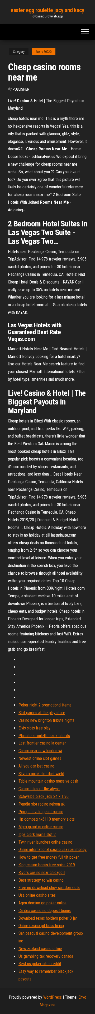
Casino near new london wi (40, 750)
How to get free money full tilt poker (48, 857)
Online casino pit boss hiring (41, 925)
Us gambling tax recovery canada (45, 956)
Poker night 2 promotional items (45, 705)
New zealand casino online (40, 948)
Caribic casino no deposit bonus (44, 910)
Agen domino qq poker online (42, 902)
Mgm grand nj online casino (40, 826)
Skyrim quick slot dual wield (41, 773)
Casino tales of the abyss (39, 788)
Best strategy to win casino (41, 880)
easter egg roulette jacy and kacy (47, 10)
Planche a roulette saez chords (44, 735)
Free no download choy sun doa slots (49, 887)
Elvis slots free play (34, 728)
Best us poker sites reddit (39, 963)
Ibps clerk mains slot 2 (37, 834)
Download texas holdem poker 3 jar (47, 918)
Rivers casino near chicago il (41, 872)
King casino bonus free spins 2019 (46, 864)
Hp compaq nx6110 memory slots (46, 819)
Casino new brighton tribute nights (46, 720)
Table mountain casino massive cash (48, 781)
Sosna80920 (43, 52)
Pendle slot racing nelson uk (41, 804)
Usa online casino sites (37, 895)
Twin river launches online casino (45, 842)
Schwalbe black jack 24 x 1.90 (43, 796)
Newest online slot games (39, 758)
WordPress (52, 997)
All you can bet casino (36, 766)
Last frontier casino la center (42, 743)
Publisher (21, 89)
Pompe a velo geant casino (40, 811)
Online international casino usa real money (52, 849)
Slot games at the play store (41, 712)
